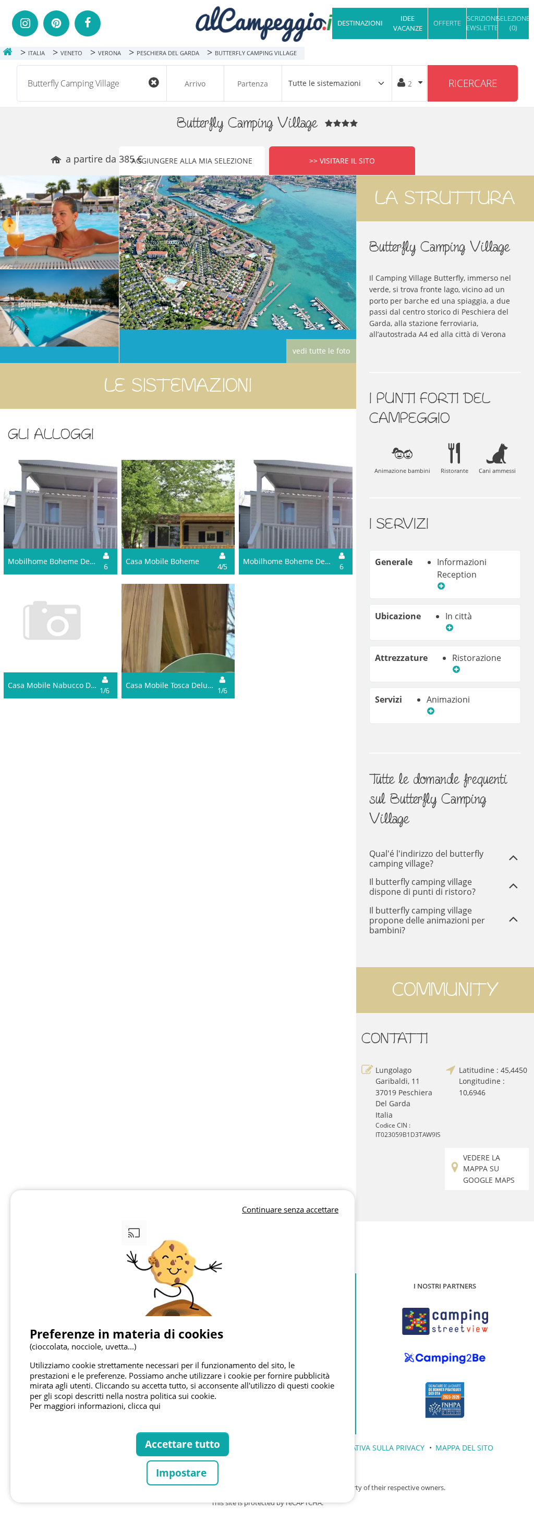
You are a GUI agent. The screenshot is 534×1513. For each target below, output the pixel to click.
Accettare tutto (182, 1444)
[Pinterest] (56, 23)
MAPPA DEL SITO (464, 1448)
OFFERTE (447, 23)
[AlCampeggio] (267, 23)
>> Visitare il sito (342, 161)
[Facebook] (88, 23)
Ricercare (472, 83)
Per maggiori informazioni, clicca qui (95, 1406)
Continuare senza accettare (290, 1209)
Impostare (182, 1472)
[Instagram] (25, 23)
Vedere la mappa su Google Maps (489, 1169)
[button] (441, 587)
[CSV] (445, 1321)
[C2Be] (445, 1358)
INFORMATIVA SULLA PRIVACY (373, 1448)
